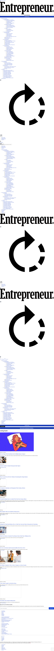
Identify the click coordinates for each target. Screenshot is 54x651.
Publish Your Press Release (5, 617)
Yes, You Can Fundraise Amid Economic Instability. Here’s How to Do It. (12, 547)
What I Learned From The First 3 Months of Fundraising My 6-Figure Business (14, 476)
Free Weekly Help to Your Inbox (7, 196)
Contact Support (4, 632)
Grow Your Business (6, 45)
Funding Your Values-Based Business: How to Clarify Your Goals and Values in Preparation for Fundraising (19, 524)
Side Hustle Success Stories (8, 64)
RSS (2, 640)
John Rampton (3, 456)
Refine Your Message (9, 51)
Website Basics (9, 166)
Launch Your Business (6, 163)
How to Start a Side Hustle (8, 63)
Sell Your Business (9, 190)
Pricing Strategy (9, 22)
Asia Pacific (3, 647)
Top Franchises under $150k (7, 205)
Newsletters (3, 210)
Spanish (3, 645)
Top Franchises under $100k (7, 73)
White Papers (3, 611)
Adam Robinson (3, 585)
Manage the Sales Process (10, 48)
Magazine (3, 614)
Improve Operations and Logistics (9, 42)
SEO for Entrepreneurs (10, 55)
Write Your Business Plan (10, 25)
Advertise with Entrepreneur (5, 621)
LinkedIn (3, 637)
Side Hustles (5, 193)
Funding (6, 28)
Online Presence (7, 38)
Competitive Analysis (9, 21)
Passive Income (5, 65)
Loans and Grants (9, 29)
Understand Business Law (8, 41)
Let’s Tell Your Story (4, 627)
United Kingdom (4, 649)
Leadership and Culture (8, 56)
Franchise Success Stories (6, 74)
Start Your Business (6, 19)
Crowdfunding (9, 31)
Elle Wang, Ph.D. (3, 478)
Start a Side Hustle (4, 61)
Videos (3, 613)
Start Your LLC (4, 147)
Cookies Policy (4, 630)
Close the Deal (9, 181)
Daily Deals (3, 626)
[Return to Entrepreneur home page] (27, 300)
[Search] (0, 80)
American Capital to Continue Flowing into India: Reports (10, 465)
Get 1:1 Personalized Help (6, 208)
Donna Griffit (3, 538)
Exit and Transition (7, 58)
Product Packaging (9, 35)
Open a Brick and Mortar (8, 169)
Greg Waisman (3, 502)
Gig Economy (5, 68)
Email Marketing (9, 54)
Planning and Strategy (8, 24)
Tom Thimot (2, 550)
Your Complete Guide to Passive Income (10, 66)
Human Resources (7, 43)
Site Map (3, 631)
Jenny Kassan (3, 526)
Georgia (3, 646)
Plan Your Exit (9, 59)
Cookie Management (4, 633)
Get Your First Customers (10, 184)
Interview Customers (9, 23)
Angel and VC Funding (10, 30)
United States (3, 644)
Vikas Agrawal (3, 514)
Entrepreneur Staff (3, 467)
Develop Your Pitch (9, 178)
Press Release (3, 212)
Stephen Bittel (3, 489)
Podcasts (3, 211)
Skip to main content (2, 0)
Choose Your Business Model (11, 157)
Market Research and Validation (9, 151)
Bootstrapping (9, 160)
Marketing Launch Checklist (10, 187)
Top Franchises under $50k (7, 72)
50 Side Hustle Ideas (8, 62)
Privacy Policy (4, 629)
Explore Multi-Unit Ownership (7, 76)
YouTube (3, 638)
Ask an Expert (4, 625)
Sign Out (3, 139)
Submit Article (4, 138)
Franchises (3, 69)
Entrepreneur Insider (3, 568)
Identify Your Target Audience (11, 20)
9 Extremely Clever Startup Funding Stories (7, 600)
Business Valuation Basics (10, 60)
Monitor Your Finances (8, 40)
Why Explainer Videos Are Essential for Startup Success (9, 511)
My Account (3, 137)
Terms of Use (3, 628)
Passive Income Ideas (8, 199)
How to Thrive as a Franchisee (7, 75)
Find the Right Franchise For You (7, 70)
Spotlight (3, 615)
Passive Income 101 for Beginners (9, 67)
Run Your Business (5, 39)
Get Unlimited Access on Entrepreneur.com (7, 618)
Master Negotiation (9, 49)
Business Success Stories (8, 57)
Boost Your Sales (7, 46)
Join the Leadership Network (5, 616)
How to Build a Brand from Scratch (11, 36)
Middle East (3, 648)
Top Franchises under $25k (7, 71)
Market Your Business (8, 50)
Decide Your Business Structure (11, 26)
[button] (27, 288)
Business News (4, 78)
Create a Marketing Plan (10, 52)
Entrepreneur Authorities (5, 623)
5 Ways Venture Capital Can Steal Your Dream (8, 583)
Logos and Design (9, 34)
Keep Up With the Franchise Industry (8, 77)
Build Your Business (4, 18)
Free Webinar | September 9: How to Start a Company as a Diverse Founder (13, 565)
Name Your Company (10, 33)
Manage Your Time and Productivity (10, 44)
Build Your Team (7, 37)
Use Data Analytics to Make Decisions (10, 172)
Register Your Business (10, 27)
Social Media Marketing (10, 53)
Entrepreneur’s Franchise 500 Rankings (8, 202)
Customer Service (7, 175)
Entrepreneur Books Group (5, 624)
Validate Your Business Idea (10, 154)
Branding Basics (7, 32)
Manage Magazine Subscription (6, 620)
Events (3, 612)
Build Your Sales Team (10, 47)
